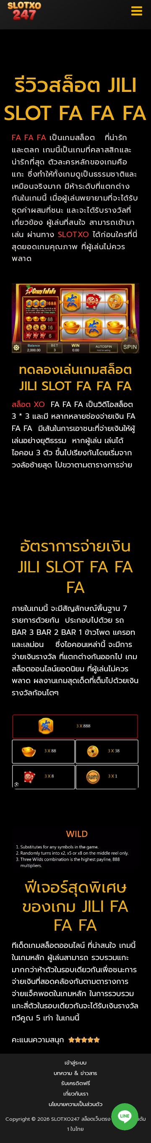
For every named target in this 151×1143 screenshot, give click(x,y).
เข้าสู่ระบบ (75, 1063)
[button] (124, 1116)
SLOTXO (73, 234)
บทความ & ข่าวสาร (75, 1073)
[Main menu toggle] (137, 11)
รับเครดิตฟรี (75, 1083)
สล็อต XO (28, 404)
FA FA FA (29, 138)
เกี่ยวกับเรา (75, 1094)
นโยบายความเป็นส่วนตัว (75, 1104)
